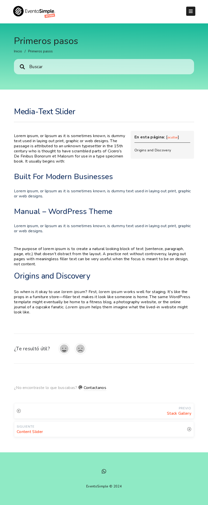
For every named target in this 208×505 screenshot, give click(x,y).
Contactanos (95, 388)
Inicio (18, 51)
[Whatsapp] (104, 472)
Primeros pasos (40, 51)
